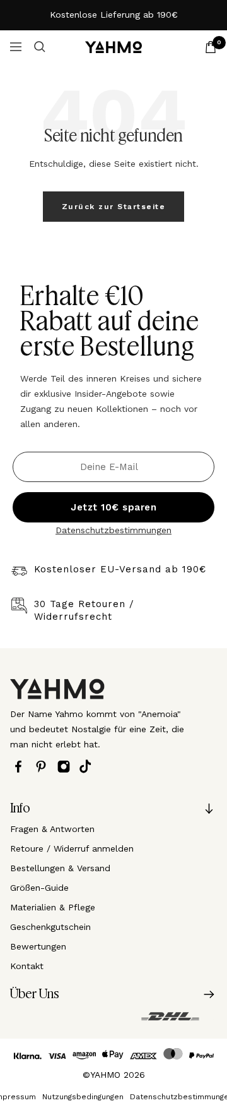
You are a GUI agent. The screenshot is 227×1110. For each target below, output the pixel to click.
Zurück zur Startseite (114, 206)
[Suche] (39, 46)
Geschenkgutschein (50, 927)
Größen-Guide (39, 888)
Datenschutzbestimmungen (113, 530)
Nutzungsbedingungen (83, 1096)
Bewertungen (38, 946)
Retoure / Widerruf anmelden (72, 848)
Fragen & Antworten (52, 829)
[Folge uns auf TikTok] (88, 766)
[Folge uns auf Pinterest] (44, 766)
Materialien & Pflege (52, 907)
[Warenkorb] (210, 47)
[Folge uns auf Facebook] (21, 766)
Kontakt (27, 966)
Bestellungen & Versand (60, 868)
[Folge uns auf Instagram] (66, 766)
